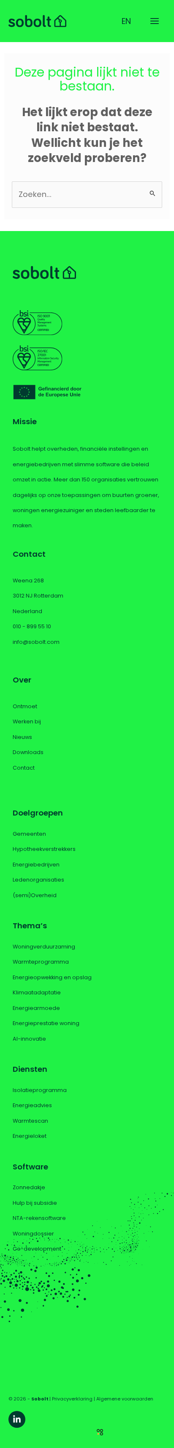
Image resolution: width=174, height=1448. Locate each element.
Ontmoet (25, 706)
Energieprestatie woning (46, 1023)
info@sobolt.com (36, 642)
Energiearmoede (36, 1008)
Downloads (28, 752)
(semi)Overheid (35, 895)
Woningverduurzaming (44, 946)
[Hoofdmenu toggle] (155, 21)
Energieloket (29, 1136)
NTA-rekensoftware (39, 1218)
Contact (24, 767)
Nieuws (22, 737)
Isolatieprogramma (40, 1090)
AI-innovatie (29, 1038)
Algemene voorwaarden (124, 1399)
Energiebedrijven (36, 864)
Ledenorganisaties (38, 879)
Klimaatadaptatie (37, 992)
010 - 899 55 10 (32, 626)
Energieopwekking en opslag (52, 977)
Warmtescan (30, 1120)
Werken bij (27, 721)
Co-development (37, 1248)
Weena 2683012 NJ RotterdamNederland (38, 596)
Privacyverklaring (72, 1399)
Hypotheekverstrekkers (44, 849)
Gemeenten (29, 833)
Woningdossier (33, 1233)
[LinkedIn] (16, 1419)
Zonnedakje (29, 1187)
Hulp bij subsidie (35, 1202)
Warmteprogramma (41, 961)
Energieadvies (32, 1105)
